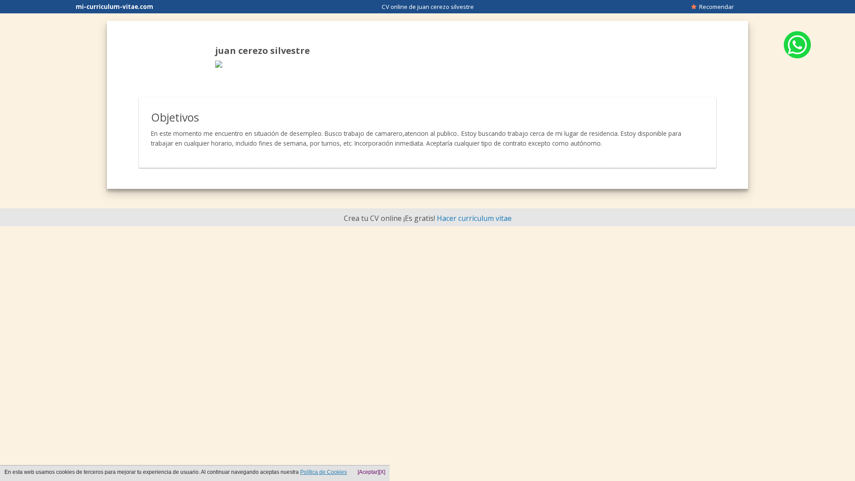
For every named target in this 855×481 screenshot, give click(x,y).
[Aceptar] (368, 472)
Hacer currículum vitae (474, 218)
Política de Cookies (323, 472)
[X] (382, 472)
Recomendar (715, 7)
